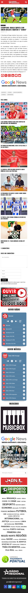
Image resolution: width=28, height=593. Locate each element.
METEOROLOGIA (9, 524)
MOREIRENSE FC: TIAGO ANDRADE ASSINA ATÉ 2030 (13, 242)
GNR (4, 514)
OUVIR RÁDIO (14, 309)
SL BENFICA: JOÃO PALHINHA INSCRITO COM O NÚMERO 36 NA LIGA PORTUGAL (13, 170)
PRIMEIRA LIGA (14, 532)
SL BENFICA (21, 542)
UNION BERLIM (10, 94)
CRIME (13, 501)
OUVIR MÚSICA (14, 349)
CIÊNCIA (24, 498)
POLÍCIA (12, 526)
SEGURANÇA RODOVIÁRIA (9, 542)
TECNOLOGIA (16, 544)
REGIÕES (21, 535)
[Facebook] (5, 586)
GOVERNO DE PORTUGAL (13, 514)
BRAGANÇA (11, 498)
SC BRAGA (4, 94)
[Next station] (8, 321)
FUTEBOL (10, 92)
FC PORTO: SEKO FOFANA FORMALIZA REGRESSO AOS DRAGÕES (13, 218)
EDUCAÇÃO (16, 508)
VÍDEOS (20, 550)
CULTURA (23, 501)
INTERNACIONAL (12, 518)
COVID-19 (6, 501)
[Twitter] (10, 586)
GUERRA (10, 516)
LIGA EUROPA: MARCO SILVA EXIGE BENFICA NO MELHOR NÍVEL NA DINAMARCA (13, 122)
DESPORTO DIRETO (20, 504)
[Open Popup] (20, 321)
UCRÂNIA (23, 547)
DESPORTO (3, 25)
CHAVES (19, 498)
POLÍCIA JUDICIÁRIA (21, 526)
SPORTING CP (7, 544)
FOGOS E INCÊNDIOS (8, 511)
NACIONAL (19, 524)
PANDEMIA (5, 526)
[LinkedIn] (18, 586)
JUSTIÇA (5, 521)
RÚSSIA (3, 539)
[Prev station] (16, 321)
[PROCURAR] (25, 472)
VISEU (16, 550)
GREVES (22, 514)
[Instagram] (14, 586)
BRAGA (4, 498)
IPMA (21, 519)
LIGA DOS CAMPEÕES (17, 92)
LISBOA (23, 521)
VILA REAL (9, 550)
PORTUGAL (21, 529)
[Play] (12, 321)
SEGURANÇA (22, 539)
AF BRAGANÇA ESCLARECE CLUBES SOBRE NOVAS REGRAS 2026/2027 (13, 194)
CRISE (19, 501)
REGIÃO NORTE (8, 536)
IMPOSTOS (16, 516)
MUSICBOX (14, 403)
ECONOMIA (7, 508)
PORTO (13, 529)
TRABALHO (23, 544)
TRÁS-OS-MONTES (11, 547)
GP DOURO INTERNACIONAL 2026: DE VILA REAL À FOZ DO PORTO (14, 146)
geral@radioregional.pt (14, 582)
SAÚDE (9, 539)
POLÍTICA (6, 529)
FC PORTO (22, 508)
